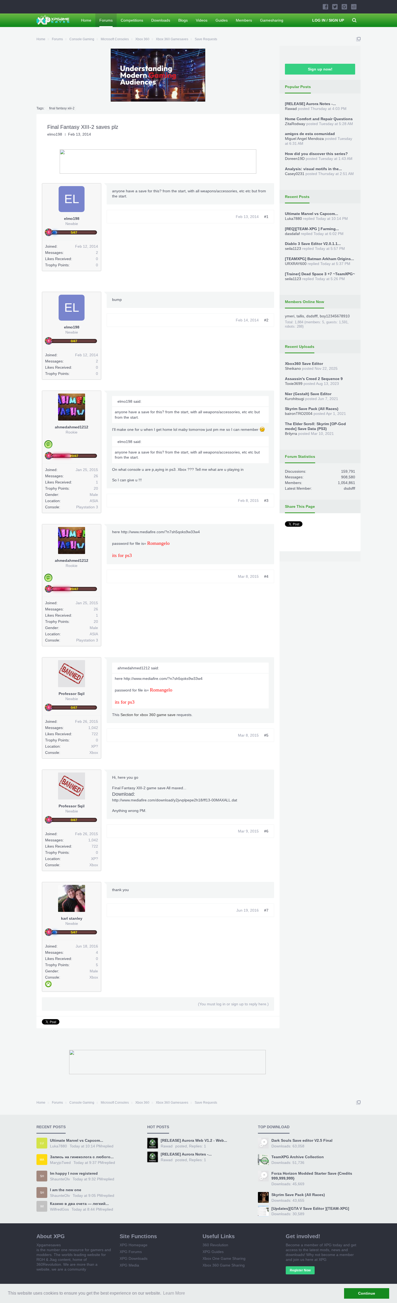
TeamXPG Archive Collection (297, 1157)
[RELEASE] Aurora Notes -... (310, 104)
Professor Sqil (72, 693)
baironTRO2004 (298, 413)
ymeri (289, 316)
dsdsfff (312, 316)
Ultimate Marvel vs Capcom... (311, 213)
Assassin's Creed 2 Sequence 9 (314, 379)
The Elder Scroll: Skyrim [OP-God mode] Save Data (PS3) (315, 426)
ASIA (94, 501)
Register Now (300, 1270)
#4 (266, 576)
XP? (94, 746)
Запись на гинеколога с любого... (82, 1157)
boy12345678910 (335, 316)
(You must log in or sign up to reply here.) (233, 1004)
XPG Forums (131, 1252)
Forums (106, 20)
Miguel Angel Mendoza (304, 138)
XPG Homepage (133, 1245)
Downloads (160, 20)
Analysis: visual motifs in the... (313, 169)
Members (244, 20)
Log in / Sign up (328, 20)
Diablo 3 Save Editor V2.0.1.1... (313, 243)
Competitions (132, 20)
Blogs (183, 20)
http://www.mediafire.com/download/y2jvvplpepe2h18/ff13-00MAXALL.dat (174, 800)
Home (86, 20)
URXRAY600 (296, 263)
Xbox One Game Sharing (224, 1258)
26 (96, 476)
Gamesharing (271, 20)
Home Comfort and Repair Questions (319, 119)
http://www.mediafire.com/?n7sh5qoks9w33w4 (160, 532)
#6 (266, 831)
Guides (222, 20)
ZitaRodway (295, 124)
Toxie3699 (293, 383)
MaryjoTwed (60, 1162)
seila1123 (293, 248)
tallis (300, 316)
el (71, 199)
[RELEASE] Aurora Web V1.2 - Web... (194, 1140)
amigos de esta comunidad (310, 134)
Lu (42, 1143)
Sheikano (293, 368)
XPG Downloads (133, 1258)
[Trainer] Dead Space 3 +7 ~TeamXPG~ (320, 274)
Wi (42, 1206)
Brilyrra (291, 433)
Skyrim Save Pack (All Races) (311, 409)
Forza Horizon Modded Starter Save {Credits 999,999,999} (311, 1175)
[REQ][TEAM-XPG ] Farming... (312, 229)
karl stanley (71, 918)
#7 (266, 910)
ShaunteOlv (60, 1179)
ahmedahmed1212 (71, 427)
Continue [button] (366, 1293)
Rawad (291, 108)
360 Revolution (215, 1245)
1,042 (93, 728)
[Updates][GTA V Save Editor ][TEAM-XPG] (310, 1208)
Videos (201, 20)
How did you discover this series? (316, 154)
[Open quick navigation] (358, 39)
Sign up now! (320, 69)
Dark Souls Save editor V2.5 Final (301, 1140)
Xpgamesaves (48, 1245)
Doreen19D (295, 158)
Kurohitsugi (294, 399)
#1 (266, 216)
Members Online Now (304, 302)
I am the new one (65, 1190)
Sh (42, 1176)
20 (96, 488)
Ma (42, 1159)
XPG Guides (213, 1252)
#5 (266, 735)
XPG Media (129, 1265)
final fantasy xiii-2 (62, 108)
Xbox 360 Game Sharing (224, 1265)
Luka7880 (293, 218)
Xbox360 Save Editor (304, 363)
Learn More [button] (174, 1293)
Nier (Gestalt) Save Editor (308, 394)
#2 (266, 320)
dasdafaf (292, 233)
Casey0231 (294, 174)
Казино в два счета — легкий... (79, 1203)
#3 (266, 500)
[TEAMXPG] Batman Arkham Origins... (319, 259)
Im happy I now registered (74, 1173)
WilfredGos (59, 1209)
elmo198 (54, 134)
